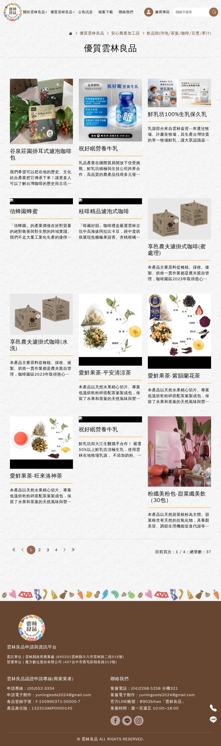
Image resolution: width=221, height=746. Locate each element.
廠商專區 (162, 12)
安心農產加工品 (125, 33)
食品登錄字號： (21, 701)
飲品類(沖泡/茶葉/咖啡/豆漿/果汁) (179, 33)
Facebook (115, 721)
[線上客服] (213, 720)
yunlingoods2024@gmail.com (63, 694)
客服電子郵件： (124, 694)
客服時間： (120, 708)
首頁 (71, 33)
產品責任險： (19, 708)
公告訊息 (85, 12)
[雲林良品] (12, 12)
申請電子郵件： (21, 694)
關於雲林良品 (35, 14)
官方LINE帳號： (125, 701)
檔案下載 (105, 12)
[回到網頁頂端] (213, 732)
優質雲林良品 (63, 14)
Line (127, 721)
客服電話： (120, 688)
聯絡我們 (126, 12)
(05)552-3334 (41, 688)
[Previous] (22, 550)
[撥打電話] (213, 708)
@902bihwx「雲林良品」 (163, 701)
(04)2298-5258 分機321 (154, 688)
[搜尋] (213, 12)
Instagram (139, 721)
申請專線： (17, 688)
